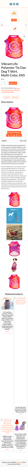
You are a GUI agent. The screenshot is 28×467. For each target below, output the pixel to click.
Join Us (14, 20)
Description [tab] (6, 97)
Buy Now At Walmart (14, 132)
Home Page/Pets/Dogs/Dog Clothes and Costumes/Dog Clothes (10, 90)
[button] (24, 36)
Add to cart (13, 83)
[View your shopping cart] (14, 29)
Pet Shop (19, 462)
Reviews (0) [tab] (15, 97)
